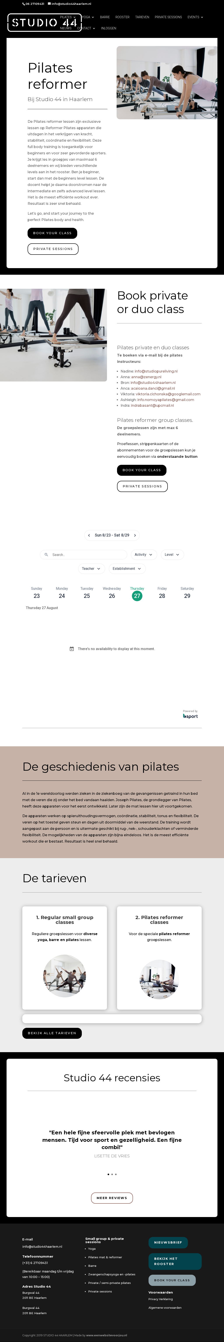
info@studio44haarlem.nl (153, 383)
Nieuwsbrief (168, 1242)
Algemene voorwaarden (165, 1307)
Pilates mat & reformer (105, 1257)
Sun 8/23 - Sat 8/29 (112, 535)
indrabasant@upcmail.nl (152, 405)
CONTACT (84, 28)
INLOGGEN (108, 28)
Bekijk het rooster (166, 1261)
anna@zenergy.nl (146, 377)
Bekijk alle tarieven (52, 1033)
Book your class (52, 233)
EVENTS (193, 17)
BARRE (105, 17)
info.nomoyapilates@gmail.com (165, 400)
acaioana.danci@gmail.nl (153, 388)
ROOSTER (123, 17)
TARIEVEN (142, 17)
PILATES (66, 17)
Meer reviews (112, 1198)
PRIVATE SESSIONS (168, 17)
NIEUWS (66, 28)
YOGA (86, 17)
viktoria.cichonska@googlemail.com (168, 394)
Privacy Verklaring (161, 1299)
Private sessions (53, 249)
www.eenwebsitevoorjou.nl (106, 1335)
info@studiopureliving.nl (156, 371)
